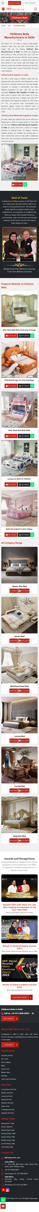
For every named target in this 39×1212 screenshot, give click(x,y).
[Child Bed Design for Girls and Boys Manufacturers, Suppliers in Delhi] (19, 359)
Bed (9, 26)
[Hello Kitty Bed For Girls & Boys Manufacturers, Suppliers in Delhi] (19, 508)
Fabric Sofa (5, 1106)
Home (3, 26)
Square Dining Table (8, 1137)
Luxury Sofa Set (7, 1096)
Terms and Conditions (8, 1079)
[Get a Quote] (3, 1206)
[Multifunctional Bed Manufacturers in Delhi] (19, 665)
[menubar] (36, 9)
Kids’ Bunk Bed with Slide (19, 430)
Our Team (4, 1059)
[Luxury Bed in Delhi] (19, 715)
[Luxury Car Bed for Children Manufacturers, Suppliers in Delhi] (19, 458)
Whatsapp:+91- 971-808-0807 (16, 1173)
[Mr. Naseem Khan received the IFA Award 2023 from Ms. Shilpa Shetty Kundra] (19, 244)
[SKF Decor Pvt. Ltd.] (11, 9)
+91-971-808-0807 (12, 1169)
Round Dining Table (7, 1130)
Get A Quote (12, 335)
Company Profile (7, 1055)
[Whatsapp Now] (25, 184)
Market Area (5, 1072)
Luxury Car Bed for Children (19, 479)
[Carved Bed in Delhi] (19, 765)
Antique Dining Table (8, 1133)
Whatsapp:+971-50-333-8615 (16, 1184)
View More (8, 1045)
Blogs (3, 1066)
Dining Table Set (7, 1127)
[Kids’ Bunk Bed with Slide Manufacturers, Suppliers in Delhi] (19, 409)
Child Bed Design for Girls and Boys (19, 380)
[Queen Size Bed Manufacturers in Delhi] (19, 565)
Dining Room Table (7, 1123)
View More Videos (19, 997)
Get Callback (25, 335)
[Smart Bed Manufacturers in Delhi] (19, 615)
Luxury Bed (19, 736)
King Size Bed (19, 836)
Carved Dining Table (8, 1143)
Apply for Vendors (14, 3)
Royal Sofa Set (6, 1099)
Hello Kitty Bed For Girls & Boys (19, 529)
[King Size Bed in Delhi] (19, 815)
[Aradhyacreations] (3, 3)
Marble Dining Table (8, 1140)
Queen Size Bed (19, 586)
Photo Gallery (6, 1062)
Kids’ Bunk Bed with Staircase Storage (19, 330)
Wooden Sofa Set (7, 1103)
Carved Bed (19, 786)
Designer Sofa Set (7, 1113)
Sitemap (4, 1076)
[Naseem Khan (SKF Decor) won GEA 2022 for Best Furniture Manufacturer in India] (19, 968)
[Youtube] (3, 1190)
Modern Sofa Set (7, 1093)
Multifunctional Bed (19, 686)
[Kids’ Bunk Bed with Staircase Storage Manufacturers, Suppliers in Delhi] (19, 309)
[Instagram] (7, 1190)
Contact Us (5, 1069)
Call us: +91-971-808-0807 (16, 1013)
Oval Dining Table (7, 1147)
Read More (13, 591)
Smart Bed (19, 636)
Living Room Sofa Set (8, 1089)
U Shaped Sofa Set (8, 1110)
